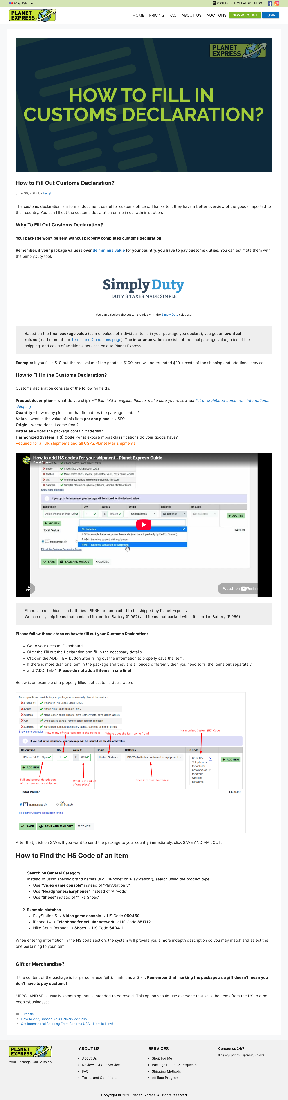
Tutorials (27, 1014)
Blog (258, 3)
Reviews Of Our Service (101, 1065)
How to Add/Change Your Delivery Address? (54, 1019)
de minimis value (109, 250)
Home (138, 15)
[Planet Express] (32, 15)
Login (271, 15)
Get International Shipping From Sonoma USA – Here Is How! (67, 1024)
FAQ (173, 15)
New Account (245, 15)
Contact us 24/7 (231, 1048)
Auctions (217, 15)
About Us (192, 15)
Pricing (156, 15)
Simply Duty (170, 314)
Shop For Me (162, 1058)
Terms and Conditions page (96, 339)
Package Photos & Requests (174, 1065)
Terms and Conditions (99, 1077)
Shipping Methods (166, 1071)
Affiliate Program (165, 1077)
